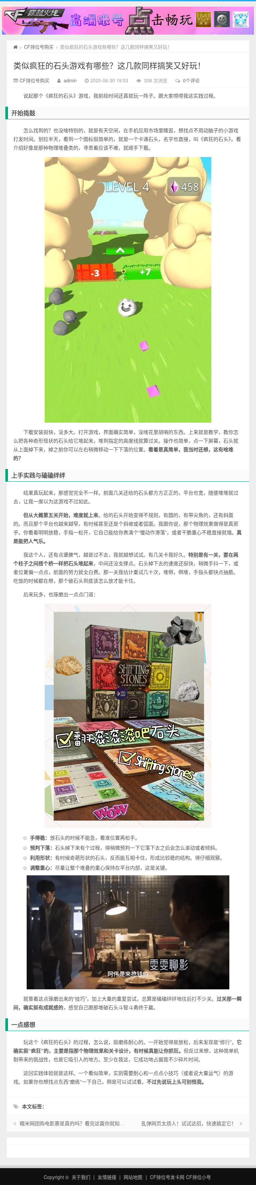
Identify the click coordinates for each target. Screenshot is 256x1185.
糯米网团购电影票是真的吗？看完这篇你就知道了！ (77, 1123)
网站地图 (133, 1177)
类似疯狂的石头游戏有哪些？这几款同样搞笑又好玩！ (109, 65)
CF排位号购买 (39, 46)
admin (70, 80)
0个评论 (191, 80)
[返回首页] (15, 46)
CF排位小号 (198, 1177)
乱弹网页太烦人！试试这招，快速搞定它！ (188, 1123)
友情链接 (107, 1177)
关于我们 (81, 1177)
